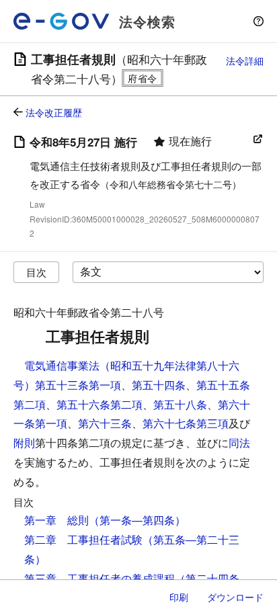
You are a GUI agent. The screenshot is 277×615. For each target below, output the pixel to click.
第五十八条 (180, 404)
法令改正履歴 (54, 112)
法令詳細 (245, 60)
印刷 (178, 597)
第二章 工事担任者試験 (83, 539)
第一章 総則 (56, 520)
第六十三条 (105, 423)
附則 (24, 442)
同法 (239, 442)
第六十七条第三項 (186, 423)
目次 (36, 272)
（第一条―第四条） (137, 520)
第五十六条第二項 (99, 404)
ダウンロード (235, 597)
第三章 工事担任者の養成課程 (99, 578)
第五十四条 (159, 385)
